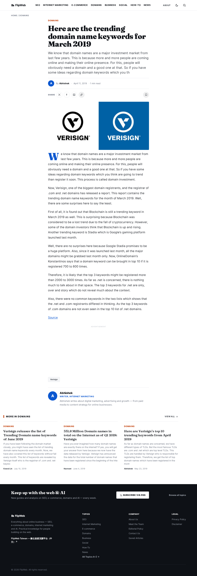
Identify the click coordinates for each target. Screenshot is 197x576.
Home (14, 15)
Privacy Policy (179, 519)
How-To (136, 5)
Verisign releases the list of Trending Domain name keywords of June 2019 (29, 435)
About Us (133, 519)
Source (53, 317)
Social (123, 5)
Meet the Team (136, 524)
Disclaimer (177, 524)
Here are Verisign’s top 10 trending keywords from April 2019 (147, 435)
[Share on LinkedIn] (74, 95)
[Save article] (146, 95)
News (147, 5)
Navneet (67, 469)
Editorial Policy (136, 528)
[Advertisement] (98, 350)
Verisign (54, 379)
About (167, 5)
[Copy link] (81, 95)
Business (110, 5)
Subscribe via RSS (134, 495)
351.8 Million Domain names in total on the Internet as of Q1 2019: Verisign (90, 435)
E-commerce (80, 5)
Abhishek (64, 83)
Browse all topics (177, 495)
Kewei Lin (7, 469)
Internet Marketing (55, 5)
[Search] (184, 5)
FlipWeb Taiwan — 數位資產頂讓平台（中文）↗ (31, 540)
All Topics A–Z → (90, 556)
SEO (37, 5)
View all (170, 416)
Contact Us (134, 533)
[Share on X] (59, 95)
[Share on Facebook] (67, 95)
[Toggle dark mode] (177, 5)
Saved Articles (136, 538)
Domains (96, 5)
